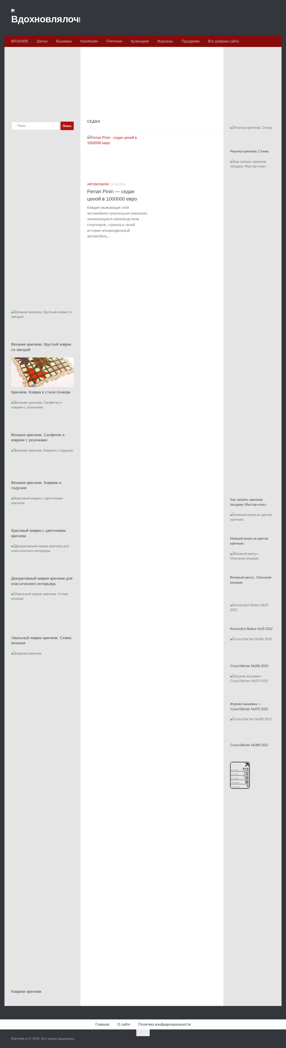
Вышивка (64, 41)
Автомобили (98, 184)
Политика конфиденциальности (164, 1024)
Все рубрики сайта (223, 41)
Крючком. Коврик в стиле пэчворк (40, 392)
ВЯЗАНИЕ (19, 41)
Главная (102, 1024)
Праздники (191, 41)
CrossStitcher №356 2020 (249, 666)
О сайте (123, 1024)
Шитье (42, 41)
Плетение (114, 41)
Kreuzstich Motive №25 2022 (251, 629)
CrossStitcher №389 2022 (249, 745)
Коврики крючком (26, 991)
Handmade (89, 41)
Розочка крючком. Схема (249, 151)
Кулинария (140, 41)
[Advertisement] (151, 83)
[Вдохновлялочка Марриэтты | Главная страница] (45, 18)
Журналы (165, 41)
